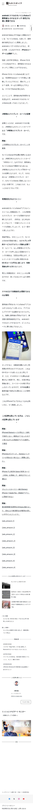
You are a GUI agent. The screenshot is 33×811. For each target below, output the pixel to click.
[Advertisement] (16, 765)
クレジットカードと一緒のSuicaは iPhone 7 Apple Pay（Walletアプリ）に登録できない (16, 493)
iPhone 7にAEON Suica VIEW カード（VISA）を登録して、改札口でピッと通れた (16, 475)
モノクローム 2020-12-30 (18, 581)
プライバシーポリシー (8, 805)
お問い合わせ (22, 808)
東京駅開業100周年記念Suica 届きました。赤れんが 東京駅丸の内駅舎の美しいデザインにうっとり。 (16, 510)
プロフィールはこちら (16, 696)
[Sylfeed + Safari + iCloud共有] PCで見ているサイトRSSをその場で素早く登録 (21, 594)
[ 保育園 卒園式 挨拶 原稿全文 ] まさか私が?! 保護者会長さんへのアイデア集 (21, 604)
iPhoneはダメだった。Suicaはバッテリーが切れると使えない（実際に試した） (16, 457)
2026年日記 (22, 26)
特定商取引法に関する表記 (9, 808)
